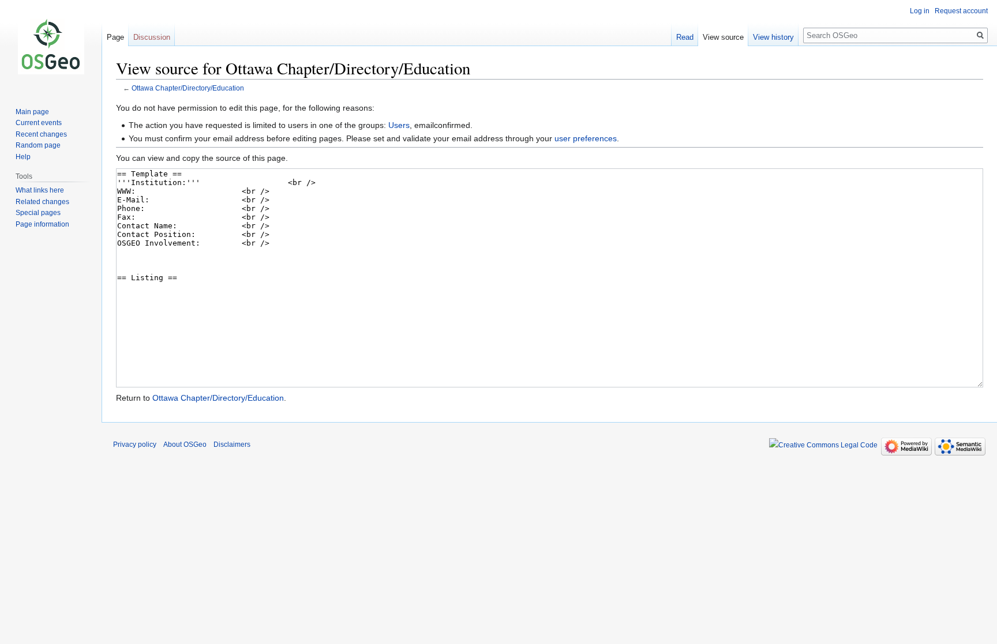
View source (723, 37)
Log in (919, 11)
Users (399, 125)
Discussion (151, 37)
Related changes (42, 202)
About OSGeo (185, 444)
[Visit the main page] (51, 46)
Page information (42, 224)
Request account (961, 11)
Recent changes (41, 134)
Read (685, 37)
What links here (40, 190)
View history (773, 37)
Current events (39, 123)
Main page (32, 112)
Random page (38, 145)
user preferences (585, 138)
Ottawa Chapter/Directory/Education (188, 88)
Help (23, 157)
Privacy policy (134, 444)
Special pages (38, 213)
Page (115, 37)
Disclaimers (231, 444)
